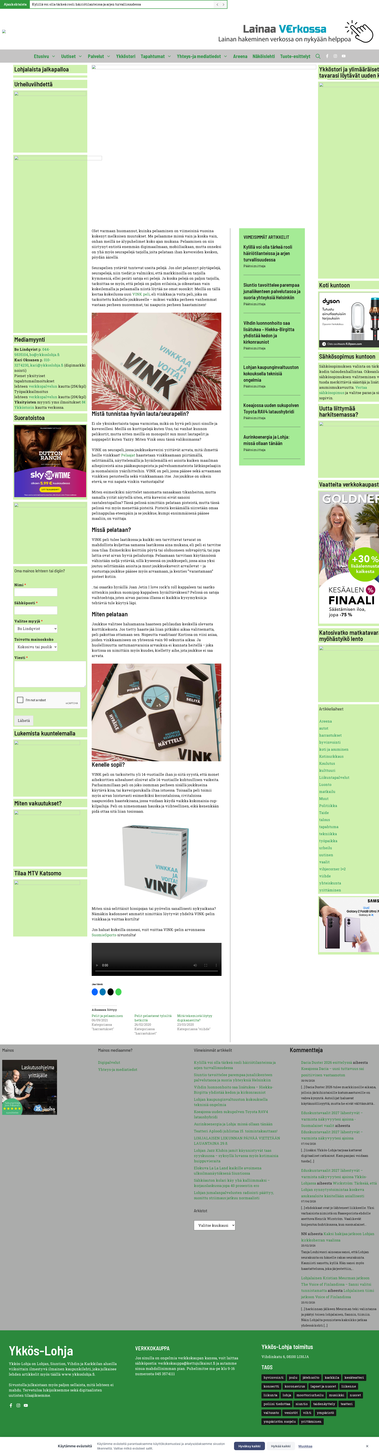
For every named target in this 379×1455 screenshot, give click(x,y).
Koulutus (327, 763)
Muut (324, 798)
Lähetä (24, 720)
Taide (324, 812)
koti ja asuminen (334, 749)
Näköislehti (264, 56)
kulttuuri (327, 770)
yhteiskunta (330, 883)
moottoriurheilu (310, 1395)
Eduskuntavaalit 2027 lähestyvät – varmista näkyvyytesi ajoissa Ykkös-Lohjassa (334, 1176)
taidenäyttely (324, 1404)
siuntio (302, 1404)
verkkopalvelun (43, 386)
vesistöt (291, 1413)
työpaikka (328, 840)
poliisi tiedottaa (277, 1404)
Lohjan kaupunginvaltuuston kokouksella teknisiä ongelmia (271, 373)
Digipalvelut (109, 1062)
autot (323, 728)
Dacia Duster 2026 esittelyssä (326, 1062)
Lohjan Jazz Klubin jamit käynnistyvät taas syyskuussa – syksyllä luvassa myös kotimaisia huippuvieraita (236, 1155)
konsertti (271, 1386)
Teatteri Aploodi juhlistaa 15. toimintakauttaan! (235, 1131)
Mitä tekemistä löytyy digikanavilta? (194, 1018)
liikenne (348, 1386)
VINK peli (141, 294)
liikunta (270, 1395)
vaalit (324, 862)
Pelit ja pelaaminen (107, 1016)
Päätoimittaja (254, 266)
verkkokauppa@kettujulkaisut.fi (186, 1363)
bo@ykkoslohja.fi (45, 354)
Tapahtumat (153, 56)
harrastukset (330, 735)
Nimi (20, 585)
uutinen (326, 855)
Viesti (21, 657)
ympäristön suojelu (280, 1421)
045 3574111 (165, 1373)
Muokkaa (305, 1446)
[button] (318, 56)
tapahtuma (328, 826)
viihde (325, 876)
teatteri (347, 1404)
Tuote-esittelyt (295, 56)
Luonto (325, 784)
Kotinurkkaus (331, 756)
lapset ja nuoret (323, 1386)
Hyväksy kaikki (249, 1446)
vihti (307, 1413)
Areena (240, 56)
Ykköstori (125, 56)
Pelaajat (128, 455)
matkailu (327, 791)
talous (324, 819)
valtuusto (271, 1413)
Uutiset (68, 56)
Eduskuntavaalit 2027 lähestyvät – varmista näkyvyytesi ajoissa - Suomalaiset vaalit (332, 1119)
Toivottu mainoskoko (34, 639)
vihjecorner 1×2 (332, 869)
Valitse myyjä (28, 621)
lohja (287, 1395)
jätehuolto (311, 1377)
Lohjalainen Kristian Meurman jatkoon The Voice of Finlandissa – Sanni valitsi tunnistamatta (336, 1284)
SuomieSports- (104, 935)
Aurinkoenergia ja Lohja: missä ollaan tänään (233, 1124)
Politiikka (328, 805)
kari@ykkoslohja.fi (46, 365)
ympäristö (325, 1413)
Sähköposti (26, 603)
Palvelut (96, 56)
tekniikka (328, 833)
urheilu (325, 847)
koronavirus (295, 1386)
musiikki (336, 1395)
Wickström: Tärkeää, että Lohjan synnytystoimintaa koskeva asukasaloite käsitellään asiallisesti (339, 1189)
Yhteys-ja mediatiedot (199, 56)
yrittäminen (330, 890)
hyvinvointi (330, 742)
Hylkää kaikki (281, 1446)
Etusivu (41, 56)
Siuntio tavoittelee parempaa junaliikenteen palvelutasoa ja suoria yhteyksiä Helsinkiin (271, 291)
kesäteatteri (354, 1377)
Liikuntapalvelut (334, 777)
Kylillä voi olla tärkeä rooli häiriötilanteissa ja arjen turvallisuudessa (86, 4)
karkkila (332, 1377)
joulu (293, 1377)
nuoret (355, 1395)
